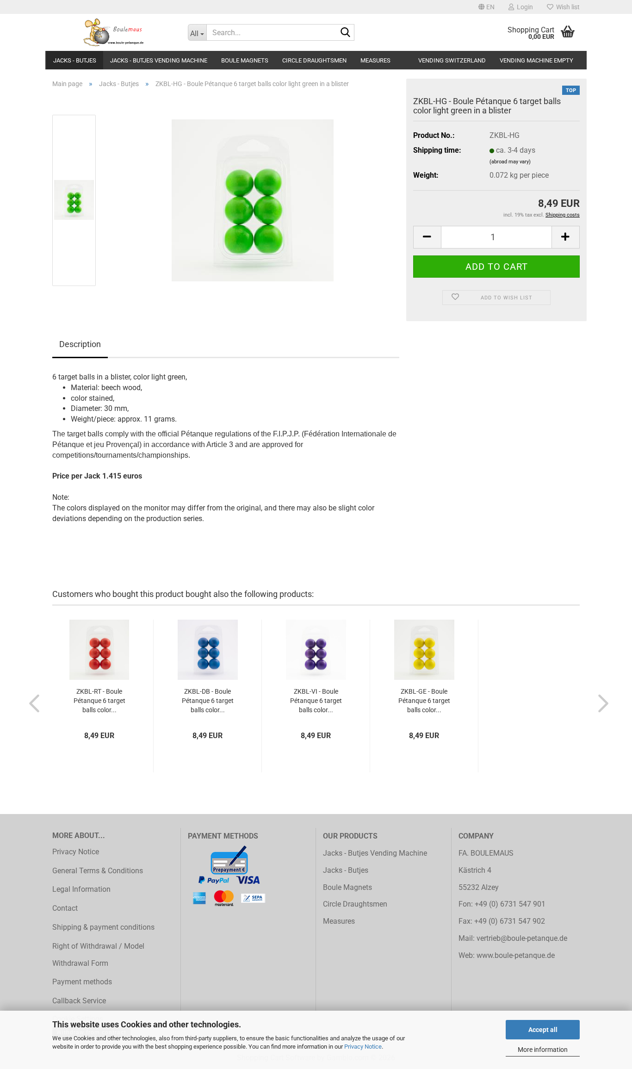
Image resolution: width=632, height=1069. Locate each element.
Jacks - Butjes (74, 60)
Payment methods (82, 981)
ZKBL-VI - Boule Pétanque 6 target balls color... (316, 701)
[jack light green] (253, 199)
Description (80, 344)
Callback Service (79, 1000)
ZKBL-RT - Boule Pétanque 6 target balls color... (99, 701)
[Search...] (345, 33)
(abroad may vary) (510, 162)
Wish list (566, 7)
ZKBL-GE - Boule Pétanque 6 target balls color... (424, 701)
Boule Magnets (244, 60)
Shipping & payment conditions (103, 927)
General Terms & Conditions (97, 870)
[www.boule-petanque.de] (113, 32)
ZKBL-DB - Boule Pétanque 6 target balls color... (208, 701)
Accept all (543, 1029)
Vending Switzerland (452, 60)
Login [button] (523, 7)
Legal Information (81, 889)
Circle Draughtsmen (314, 60)
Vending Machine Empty (536, 60)
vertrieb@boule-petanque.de (522, 938)
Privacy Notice (363, 1046)
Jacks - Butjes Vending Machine (158, 60)
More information (543, 1049)
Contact (65, 908)
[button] (486, 7)
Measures (375, 60)
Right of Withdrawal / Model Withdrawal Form (98, 955)
